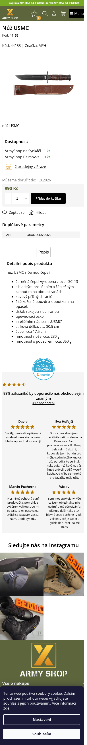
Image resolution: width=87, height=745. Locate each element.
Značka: (35, 45)
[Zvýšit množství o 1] (26, 198)
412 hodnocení (44, 403)
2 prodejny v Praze (30, 166)
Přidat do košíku (48, 198)
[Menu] (77, 13)
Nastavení (42, 719)
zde (6, 708)
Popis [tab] (43, 252)
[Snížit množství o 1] (8, 198)
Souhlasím (41, 734)
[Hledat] (45, 13)
